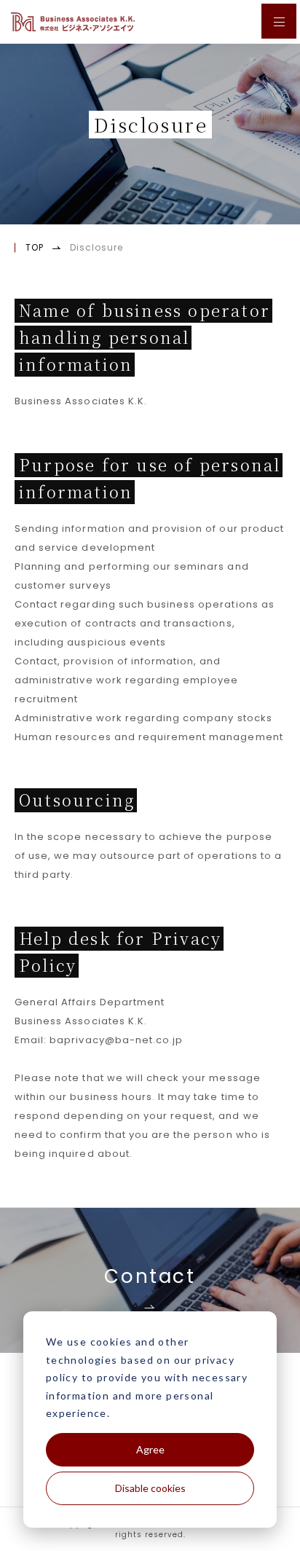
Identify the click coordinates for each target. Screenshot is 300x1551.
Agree (150, 1449)
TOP (34, 247)
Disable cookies (150, 1488)
